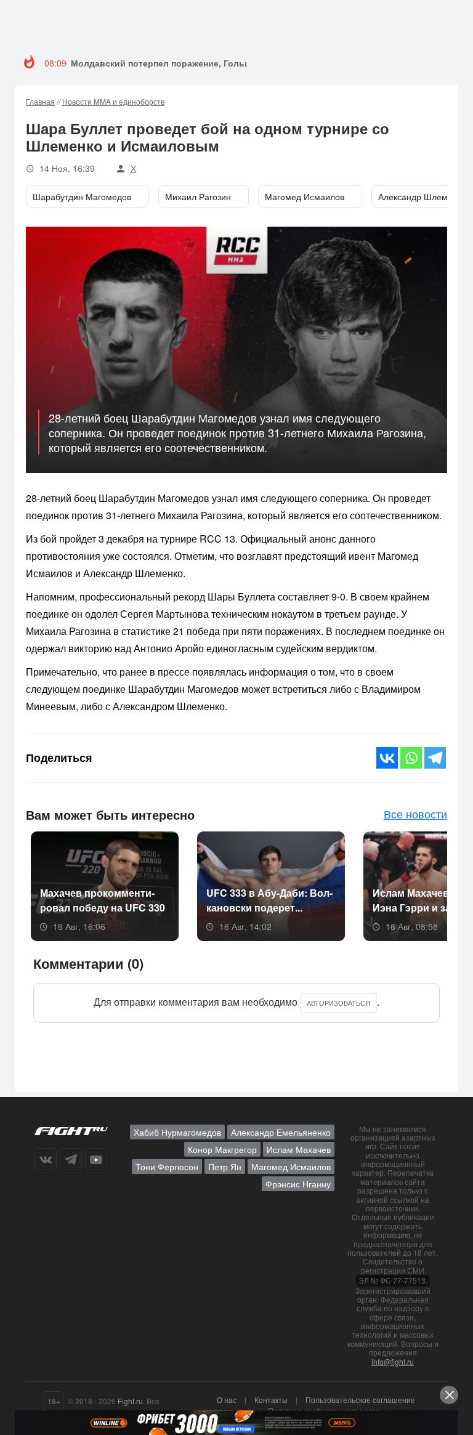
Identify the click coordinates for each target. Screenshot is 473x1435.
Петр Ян (224, 1166)
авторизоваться (338, 1003)
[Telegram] (435, 758)
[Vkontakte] (387, 758)
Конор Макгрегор (222, 1149)
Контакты (271, 1399)
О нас (226, 1399)
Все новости (415, 814)
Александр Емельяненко (281, 1132)
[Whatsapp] (411, 758)
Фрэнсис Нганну (298, 1184)
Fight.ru (130, 1401)
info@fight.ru (392, 1361)
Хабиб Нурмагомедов (177, 1132)
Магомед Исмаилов (291, 1166)
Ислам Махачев (299, 1149)
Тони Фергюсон (166, 1166)
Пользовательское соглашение (360, 1399)
